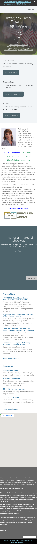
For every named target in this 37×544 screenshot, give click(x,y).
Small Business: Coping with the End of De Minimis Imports (18, 315)
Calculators (8, 366)
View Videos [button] (10, 116)
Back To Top (29, 537)
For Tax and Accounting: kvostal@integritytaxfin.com (18, 45)
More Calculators (10, 409)
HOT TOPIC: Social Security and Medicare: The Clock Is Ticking (15, 298)
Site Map (3, 530)
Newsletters (9, 294)
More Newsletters (11, 358)
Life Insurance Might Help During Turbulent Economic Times (16, 343)
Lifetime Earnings (10, 370)
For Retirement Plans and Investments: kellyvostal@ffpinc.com (18, 49)
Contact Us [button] (10, 73)
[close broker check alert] (34, 2)
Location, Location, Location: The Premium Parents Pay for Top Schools (18, 329)
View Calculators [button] (12, 94)
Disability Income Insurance (14, 389)
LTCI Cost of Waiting (11, 397)
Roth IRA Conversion (11, 378)
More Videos (18, 251)
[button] (30, 9)
